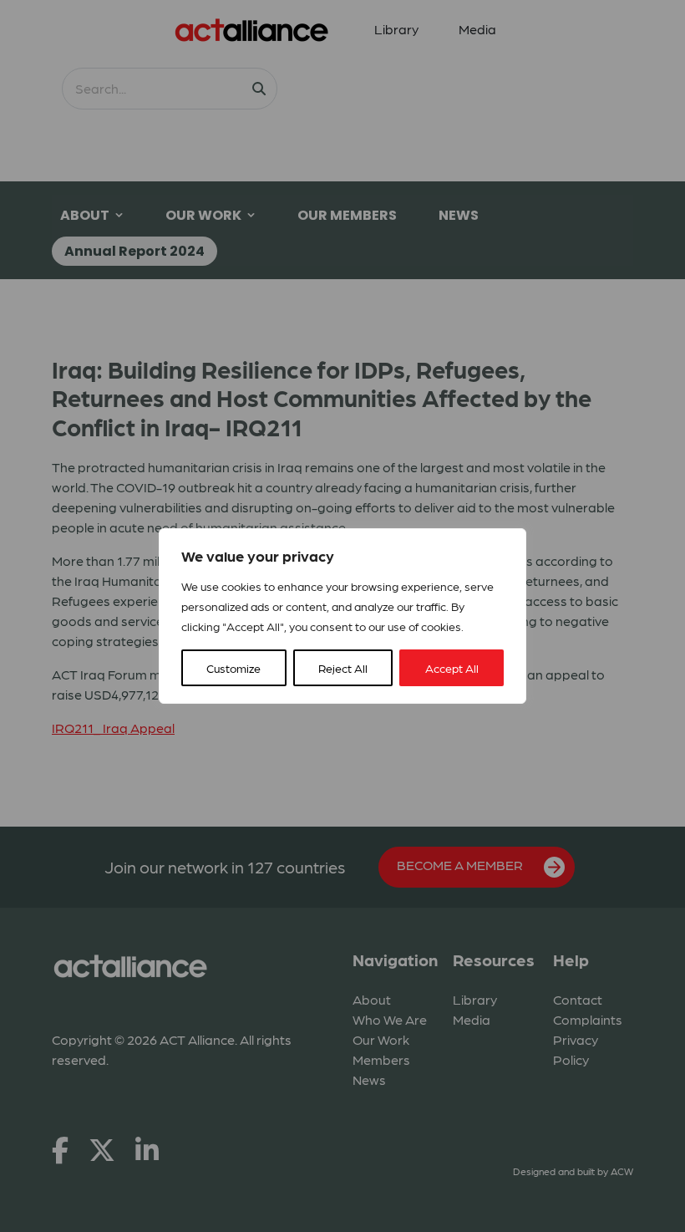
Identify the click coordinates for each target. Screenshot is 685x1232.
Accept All (452, 668)
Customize (233, 668)
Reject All (343, 668)
